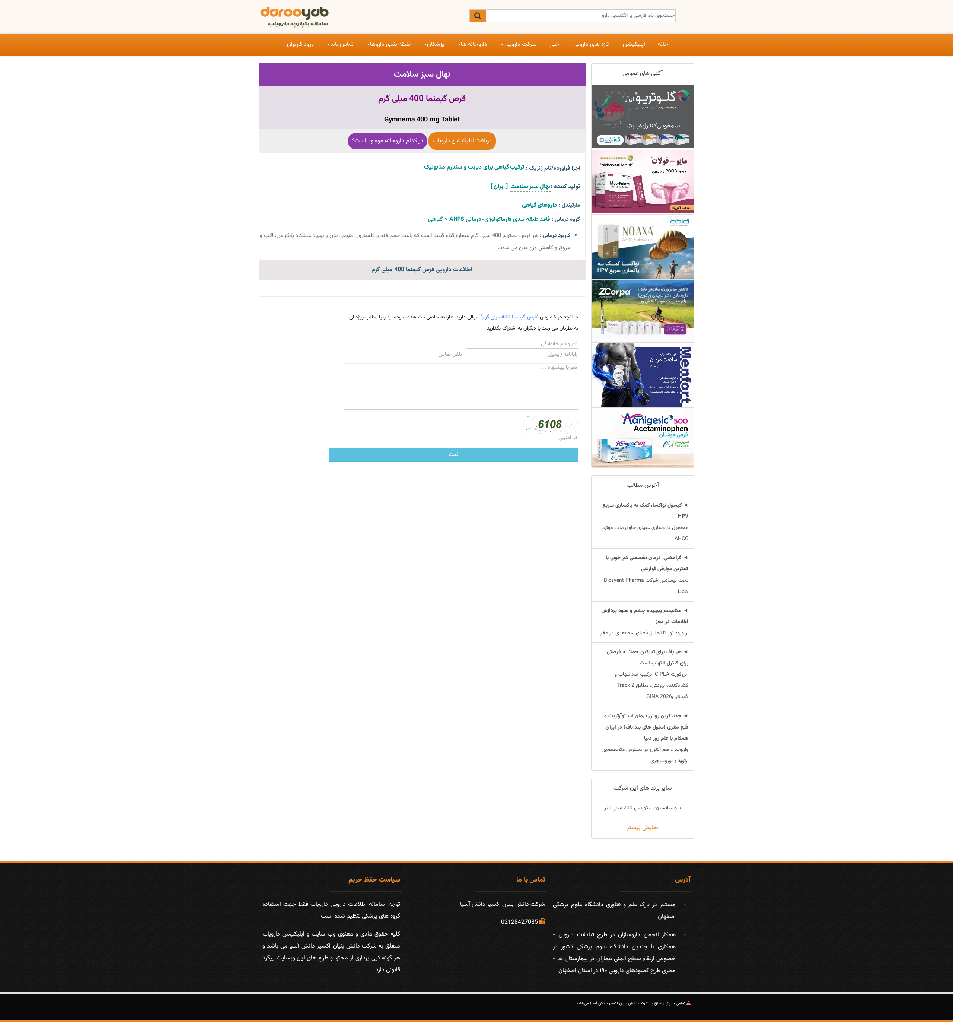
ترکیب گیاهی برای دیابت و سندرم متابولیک (473, 167)
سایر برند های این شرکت (642, 788)
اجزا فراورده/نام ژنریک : (553, 168)
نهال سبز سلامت (422, 74)
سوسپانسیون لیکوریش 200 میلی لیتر (642, 808)
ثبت (453, 454)
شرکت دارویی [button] (520, 44)
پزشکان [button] (435, 44)
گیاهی (435, 219)
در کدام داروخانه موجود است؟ (387, 141)
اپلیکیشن (634, 44)
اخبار (555, 44)
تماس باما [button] (342, 44)
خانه (663, 44)
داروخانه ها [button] (474, 44)
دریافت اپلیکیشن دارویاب (462, 141)
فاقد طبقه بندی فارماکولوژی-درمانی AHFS (499, 219)
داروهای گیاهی (539, 205)
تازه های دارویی (591, 44)
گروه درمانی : (566, 219)
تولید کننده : (565, 186)
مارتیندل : (569, 205)
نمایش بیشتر (642, 827)
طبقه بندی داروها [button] (390, 44)
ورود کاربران (300, 44)
